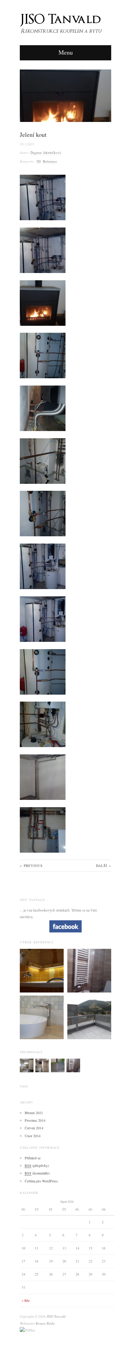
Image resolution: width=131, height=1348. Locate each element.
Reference (50, 161)
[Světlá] (42, 1064)
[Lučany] (27, 1064)
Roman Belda (45, 1323)
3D (38, 161)
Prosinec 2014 (35, 1120)
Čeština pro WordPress (41, 1180)
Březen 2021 (34, 1112)
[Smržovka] (89, 970)
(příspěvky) (37, 1165)
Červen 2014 (34, 1127)
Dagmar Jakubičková (45, 152)
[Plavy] (58, 1064)
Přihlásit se (33, 1157)
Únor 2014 (33, 1135)
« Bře (26, 1300)
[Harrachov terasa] (89, 1016)
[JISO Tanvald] (65, 21)
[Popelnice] (42, 970)
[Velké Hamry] (42, 1016)
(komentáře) (37, 1173)
